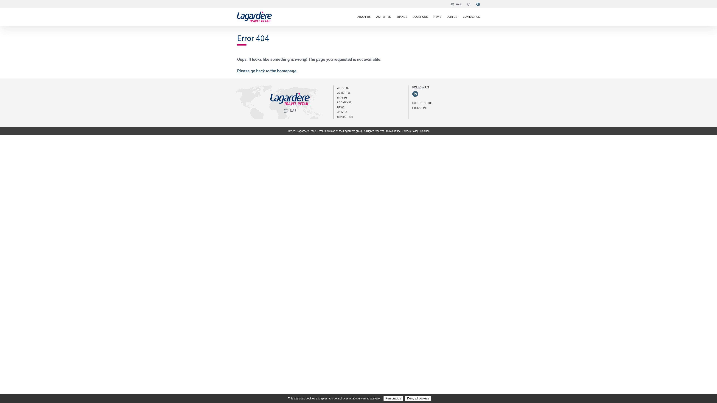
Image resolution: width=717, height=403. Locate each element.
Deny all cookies (418, 398)
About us (343, 87)
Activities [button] (383, 16)
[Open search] (469, 4)
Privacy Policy (410, 130)
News (437, 16)
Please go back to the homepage (267, 71)
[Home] (254, 16)
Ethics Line (419, 107)
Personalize (393, 398)
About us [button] (364, 16)
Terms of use (393, 130)
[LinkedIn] (478, 4)
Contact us (471, 16)
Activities (343, 92)
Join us (452, 16)
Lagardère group (353, 130)
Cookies (424, 130)
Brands (401, 16)
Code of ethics (422, 102)
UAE (458, 4)
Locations (420, 16)
